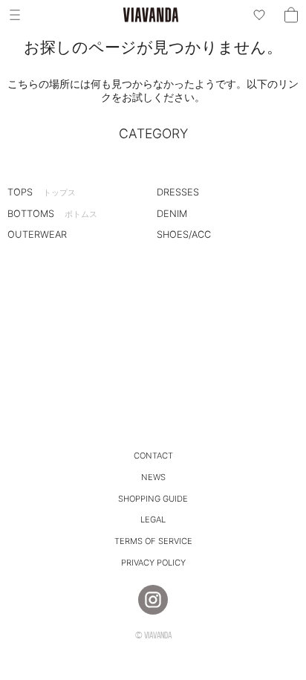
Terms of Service (153, 541)
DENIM (172, 213)
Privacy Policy (153, 562)
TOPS (41, 192)
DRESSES (178, 192)
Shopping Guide (153, 498)
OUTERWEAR (37, 234)
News (153, 477)
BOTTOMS (52, 213)
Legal (153, 519)
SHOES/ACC (184, 234)
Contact (153, 455)
